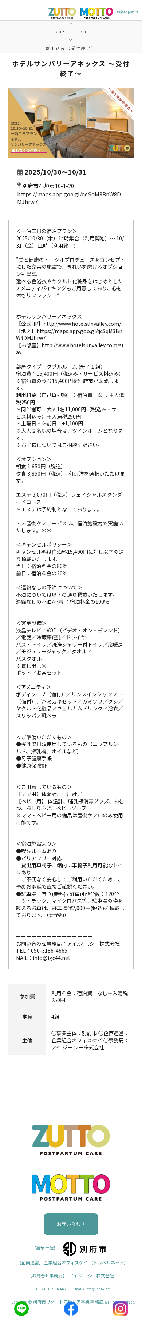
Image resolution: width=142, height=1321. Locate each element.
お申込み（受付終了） (71, 48)
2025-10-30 (71, 32)
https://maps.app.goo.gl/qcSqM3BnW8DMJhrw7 (69, 334)
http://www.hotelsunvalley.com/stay (70, 348)
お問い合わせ (127, 12)
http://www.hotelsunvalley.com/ (82, 323)
